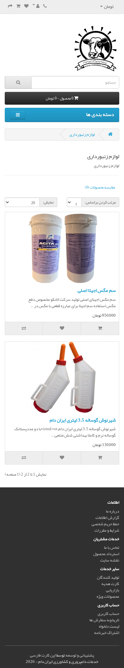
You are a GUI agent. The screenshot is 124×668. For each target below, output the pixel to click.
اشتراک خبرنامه (106, 633)
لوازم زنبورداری (82, 134)
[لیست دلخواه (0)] (26, 6)
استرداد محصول (106, 554)
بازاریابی (112, 590)
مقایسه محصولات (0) (100, 187)
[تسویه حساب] (10, 6)
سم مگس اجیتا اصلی (97, 290)
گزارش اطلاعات (107, 517)
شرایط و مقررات (106, 530)
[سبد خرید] (18, 6)
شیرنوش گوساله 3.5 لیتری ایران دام (83, 420)
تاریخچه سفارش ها (104, 620)
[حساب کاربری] (35, 6)
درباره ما (112, 511)
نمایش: (48, 202)
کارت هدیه (110, 584)
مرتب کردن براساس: (100, 202)
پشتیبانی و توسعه (79, 655)
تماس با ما (111, 547)
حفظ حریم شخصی (105, 524)
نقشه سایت (109, 560)
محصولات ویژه (108, 596)
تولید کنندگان (108, 577)
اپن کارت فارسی (43, 655)
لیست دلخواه (109, 626)
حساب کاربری (108, 613)
